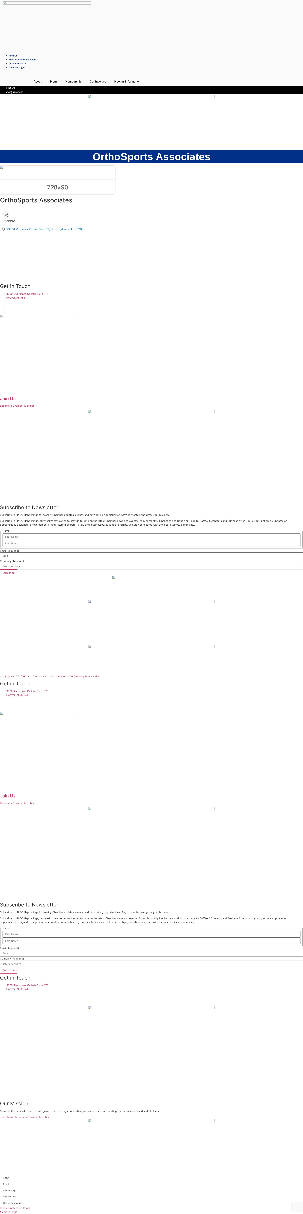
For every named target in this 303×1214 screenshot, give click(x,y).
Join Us (8, 398)
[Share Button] (5, 214)
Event (53, 81)
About (38, 81)
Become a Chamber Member (17, 405)
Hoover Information (127, 81)
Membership (73, 81)
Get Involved (97, 81)
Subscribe (9, 572)
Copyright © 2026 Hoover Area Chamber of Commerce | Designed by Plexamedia (49, 676)
